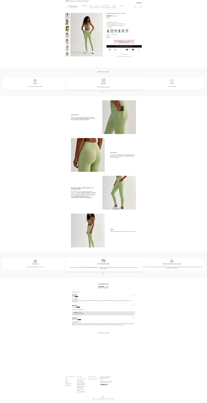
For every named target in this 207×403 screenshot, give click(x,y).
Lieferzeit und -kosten (68, 383)
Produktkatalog (106, 5)
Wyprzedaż (122, 5)
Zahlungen (67, 382)
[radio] (108, 31)
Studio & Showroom (95, 7)
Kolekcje (115, 5)
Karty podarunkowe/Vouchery (108, 7)
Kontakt (66, 380)
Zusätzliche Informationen (124, 56)
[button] (109, 15)
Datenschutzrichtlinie (80, 380)
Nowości (91, 5)
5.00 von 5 (106, 286)
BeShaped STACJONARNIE (81, 391)
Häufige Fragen (67, 385)
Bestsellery (97, 5)
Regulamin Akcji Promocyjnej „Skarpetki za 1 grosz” (81, 384)
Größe (111, 34)
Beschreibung (124, 54)
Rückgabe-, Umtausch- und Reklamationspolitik (81, 387)
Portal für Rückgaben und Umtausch (81, 390)
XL (118, 36)
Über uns (66, 378)
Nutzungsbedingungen (80, 382)
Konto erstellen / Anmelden (81, 378)
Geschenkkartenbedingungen (93, 378)
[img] (74, 295)
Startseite (84, 5)
